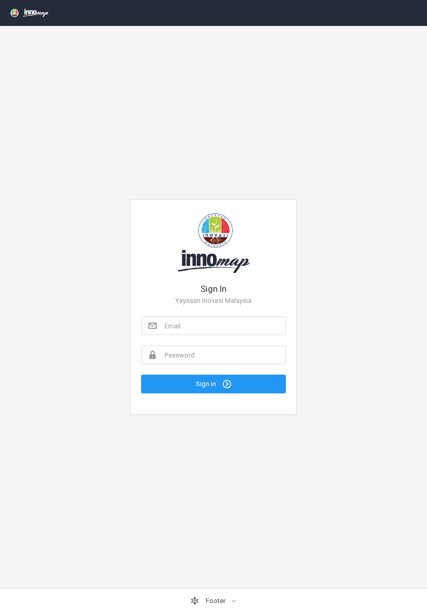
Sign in (207, 384)
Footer (215, 601)
